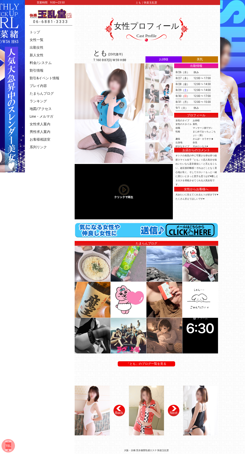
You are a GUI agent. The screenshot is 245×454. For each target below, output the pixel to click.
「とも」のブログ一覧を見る (146, 363)
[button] (119, 410)
